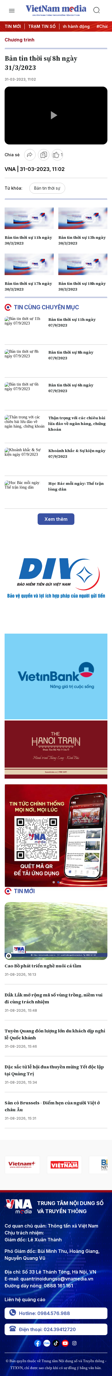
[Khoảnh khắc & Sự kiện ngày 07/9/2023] (25, 459)
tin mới (24, 891)
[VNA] (37, 1345)
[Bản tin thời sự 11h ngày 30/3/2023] (29, 218)
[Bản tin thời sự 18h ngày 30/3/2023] (82, 264)
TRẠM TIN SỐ (42, 26)
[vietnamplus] (22, 1165)
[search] (100, 11)
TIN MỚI (13, 26)
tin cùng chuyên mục (46, 307)
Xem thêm (56, 519)
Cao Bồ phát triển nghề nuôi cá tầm (43, 966)
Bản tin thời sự (47, 188)
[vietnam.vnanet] (64, 1165)
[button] (54, 882)
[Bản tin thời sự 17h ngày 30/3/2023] (29, 264)
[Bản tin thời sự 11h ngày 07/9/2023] (25, 328)
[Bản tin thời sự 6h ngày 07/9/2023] (25, 393)
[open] (12, 10)
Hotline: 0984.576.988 (44, 1313)
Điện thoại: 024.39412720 (47, 1329)
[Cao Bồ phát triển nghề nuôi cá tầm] (56, 931)
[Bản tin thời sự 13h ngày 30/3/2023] (82, 218)
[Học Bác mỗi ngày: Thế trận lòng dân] (25, 492)
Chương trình (19, 40)
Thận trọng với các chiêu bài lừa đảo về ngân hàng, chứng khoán (77, 423)
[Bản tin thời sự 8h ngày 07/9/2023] (25, 361)
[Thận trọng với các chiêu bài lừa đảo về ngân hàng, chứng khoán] (25, 426)
